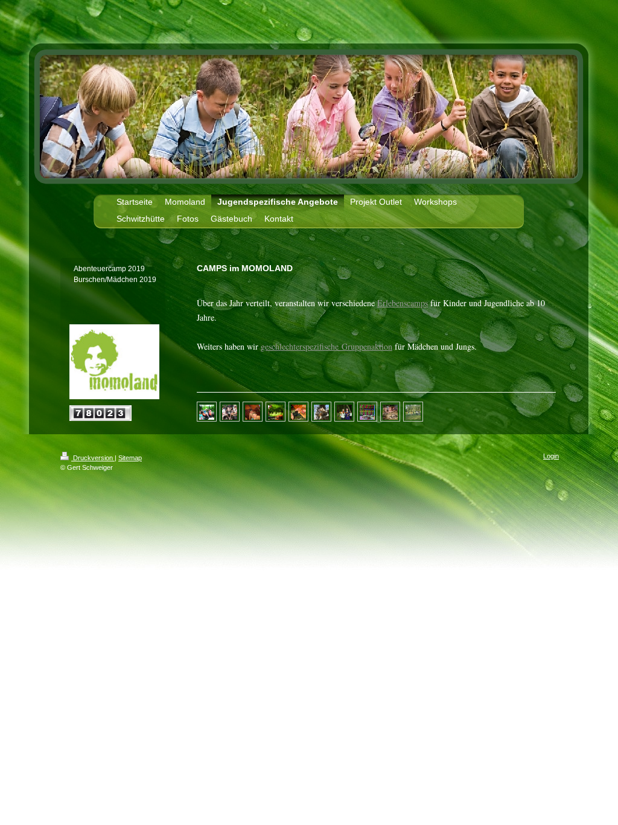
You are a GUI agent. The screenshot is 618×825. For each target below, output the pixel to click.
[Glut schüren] (390, 411)
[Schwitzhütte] (252, 411)
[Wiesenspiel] (413, 411)
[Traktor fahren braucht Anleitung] (206, 411)
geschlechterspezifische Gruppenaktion (326, 346)
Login (551, 456)
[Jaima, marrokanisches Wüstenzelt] (367, 411)
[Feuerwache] (275, 411)
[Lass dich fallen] (229, 411)
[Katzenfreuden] (321, 411)
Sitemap (130, 457)
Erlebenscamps (402, 303)
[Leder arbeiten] (298, 411)
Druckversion (93, 457)
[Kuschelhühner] (344, 411)
